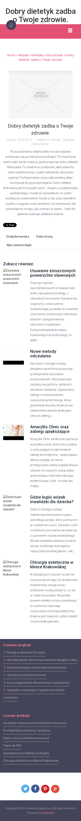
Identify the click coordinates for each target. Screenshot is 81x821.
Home (11, 55)
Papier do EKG (12, 745)
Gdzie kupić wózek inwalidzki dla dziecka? (52, 499)
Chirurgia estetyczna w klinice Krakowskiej (51, 564)
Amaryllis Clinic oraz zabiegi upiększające (50, 429)
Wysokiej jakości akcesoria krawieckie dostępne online (42, 660)
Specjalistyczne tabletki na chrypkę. (26, 753)
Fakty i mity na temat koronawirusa (26, 738)
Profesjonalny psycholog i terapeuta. (27, 730)
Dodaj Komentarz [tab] (17, 236)
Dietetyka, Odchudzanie (47, 55)
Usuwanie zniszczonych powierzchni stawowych (53, 273)
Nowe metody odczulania (43, 353)
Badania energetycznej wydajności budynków (37, 667)
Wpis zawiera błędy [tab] (19, 245)
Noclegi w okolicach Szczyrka (26, 652)
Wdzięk (23, 55)
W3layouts (48, 812)
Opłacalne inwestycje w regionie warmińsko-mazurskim (34, 693)
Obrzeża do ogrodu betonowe (26, 675)
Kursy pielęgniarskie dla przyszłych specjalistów (38, 682)
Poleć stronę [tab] (44, 236)
